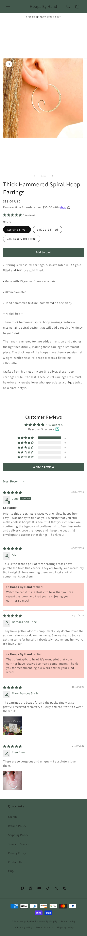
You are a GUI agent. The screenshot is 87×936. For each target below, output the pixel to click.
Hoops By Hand (28, 921)
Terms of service (44, 927)
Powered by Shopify (46, 921)
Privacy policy (24, 927)
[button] (8, 6)
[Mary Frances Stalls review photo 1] (12, 726)
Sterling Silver (17, 229)
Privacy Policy (17, 853)
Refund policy (68, 921)
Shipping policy (65, 927)
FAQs (11, 871)
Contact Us (15, 862)
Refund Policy (17, 826)
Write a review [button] (43, 467)
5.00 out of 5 (54, 425)
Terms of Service (18, 844)
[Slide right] (52, 176)
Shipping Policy (18, 835)
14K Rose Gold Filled (21, 238)
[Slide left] (34, 176)
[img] (12, 493)
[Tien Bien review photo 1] (12, 780)
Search (12, 816)
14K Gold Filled (47, 229)
